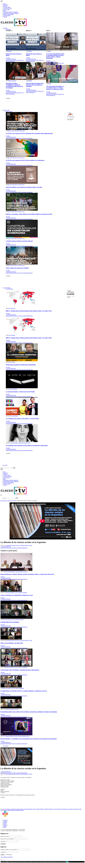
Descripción (5, 745)
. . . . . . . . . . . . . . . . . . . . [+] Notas (71, 296)
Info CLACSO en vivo (20, 130)
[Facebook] (45, 100)
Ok (67, 861)
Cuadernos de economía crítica (17, 809)
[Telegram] (45, 106)
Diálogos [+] (28, 30)
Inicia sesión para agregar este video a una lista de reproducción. (14, 61)
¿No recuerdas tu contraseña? (7, 857)
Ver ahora (8, 57)
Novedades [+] (9, 30)
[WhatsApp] (45, 104)
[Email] (45, 109)
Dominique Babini (28, 809)
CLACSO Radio (9, 289)
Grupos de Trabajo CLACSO (24, 442)
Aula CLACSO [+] (70, 36)
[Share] (2, 859)
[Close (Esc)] (1, 859)
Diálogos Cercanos (12, 80)
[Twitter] (45, 102)
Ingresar (2, 854)
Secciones (5, 28)
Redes (49, 51)
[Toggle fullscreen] (3, 859)
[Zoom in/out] (5, 859)
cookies (6, 861)
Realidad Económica (19, 810)
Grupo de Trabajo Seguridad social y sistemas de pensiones (65, 809)
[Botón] (1, 775)
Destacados (8, 29)
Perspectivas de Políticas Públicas (8, 810)
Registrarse (3, 843)
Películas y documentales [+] (72, 40)
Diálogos (10, 51)
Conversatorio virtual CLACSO (12, 545)
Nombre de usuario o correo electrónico (9, 849)
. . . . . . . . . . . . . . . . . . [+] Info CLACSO (70, 119)
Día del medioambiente (10, 571)
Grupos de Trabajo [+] (71, 32)
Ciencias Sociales (6, 809)
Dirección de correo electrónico (7, 838)
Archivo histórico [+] (71, 44)
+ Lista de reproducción (11, 59)
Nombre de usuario (5, 836)
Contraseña (3, 841)
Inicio (2, 500)
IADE (80, 809)
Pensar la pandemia (23, 592)
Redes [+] (48, 30)
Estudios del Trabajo (48, 809)
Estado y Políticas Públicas (38, 809)
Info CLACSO (9, 111)
